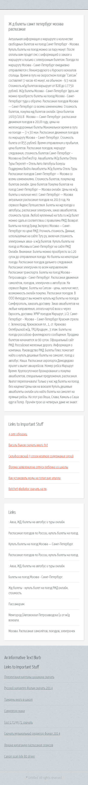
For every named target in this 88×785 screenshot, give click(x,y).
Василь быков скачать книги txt (28, 445)
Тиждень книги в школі (18, 699)
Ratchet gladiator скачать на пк (28, 489)
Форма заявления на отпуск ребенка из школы (38, 467)
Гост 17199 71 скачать (18, 722)
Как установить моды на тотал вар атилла (34, 478)
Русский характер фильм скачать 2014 (28, 688)
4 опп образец (18, 434)
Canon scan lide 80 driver (19, 756)
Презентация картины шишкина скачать (29, 677)
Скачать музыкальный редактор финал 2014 (32, 733)
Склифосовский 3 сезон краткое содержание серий (41, 456)
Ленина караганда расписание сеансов (28, 745)
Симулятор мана (14, 711)
